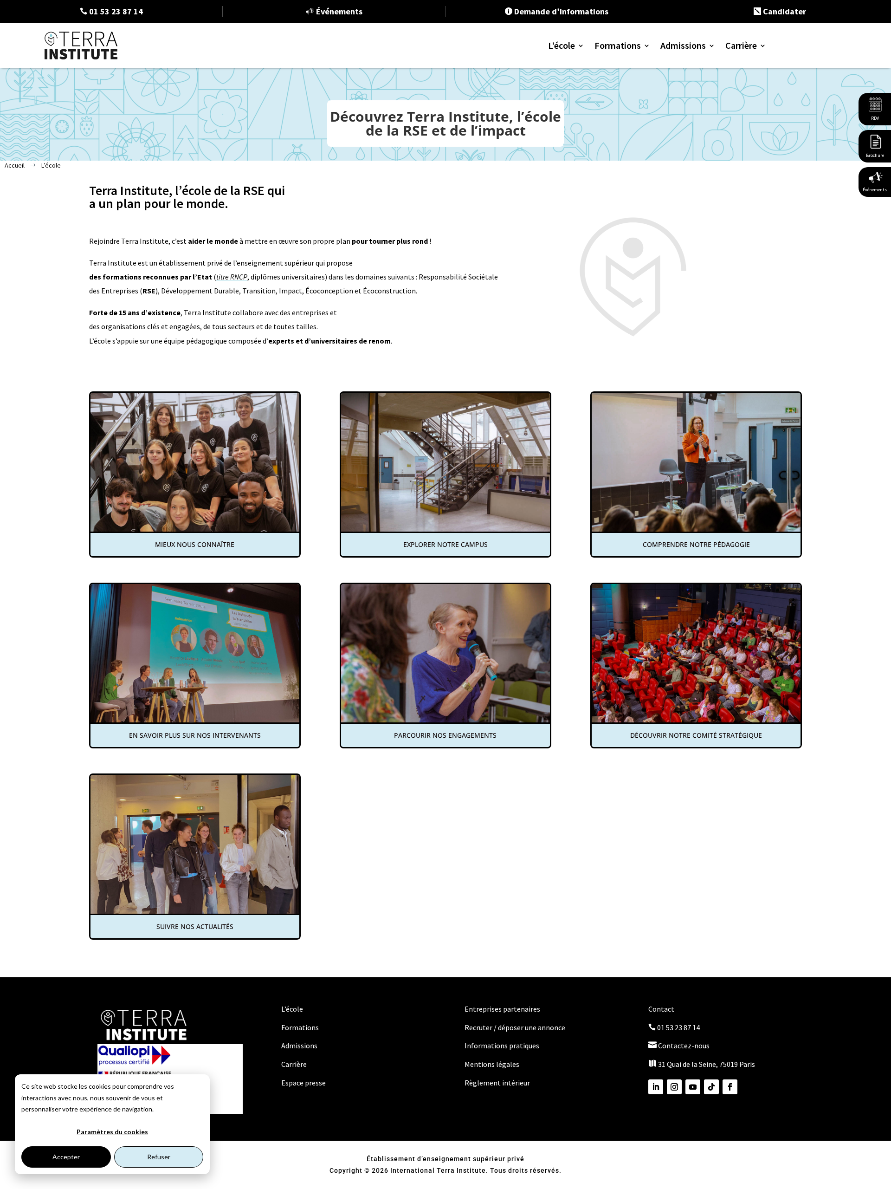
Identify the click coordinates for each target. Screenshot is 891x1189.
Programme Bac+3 (638, 99)
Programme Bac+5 (638, 113)
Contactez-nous (679, 1045)
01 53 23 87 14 (674, 1027)
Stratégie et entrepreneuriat (654, 170)
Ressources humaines (643, 198)
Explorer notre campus (445, 544)
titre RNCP (231, 276)
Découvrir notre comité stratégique (696, 735)
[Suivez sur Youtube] (692, 1086)
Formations (617, 45)
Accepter (66, 1157)
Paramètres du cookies (112, 1132)
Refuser (158, 1157)
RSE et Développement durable (658, 156)
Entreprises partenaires (502, 1009)
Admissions (683, 45)
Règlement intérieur (497, 1082)
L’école (561, 45)
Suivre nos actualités (194, 926)
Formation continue (641, 127)
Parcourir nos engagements (445, 735)
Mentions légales (492, 1064)
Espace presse (303, 1082)
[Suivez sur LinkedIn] (655, 1086)
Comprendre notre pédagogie (696, 544)
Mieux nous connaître (194, 544)
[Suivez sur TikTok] (711, 1086)
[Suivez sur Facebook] (730, 1086)
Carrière (741, 45)
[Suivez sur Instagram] (674, 1086)
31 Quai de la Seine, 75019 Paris (701, 1064)
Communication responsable (655, 184)
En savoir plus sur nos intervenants (195, 735)
